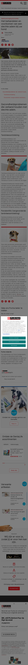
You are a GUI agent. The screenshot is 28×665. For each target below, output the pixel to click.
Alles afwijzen (14, 345)
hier (19, 330)
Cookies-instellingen (14, 338)
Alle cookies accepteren (14, 341)
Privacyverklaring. (6, 334)
